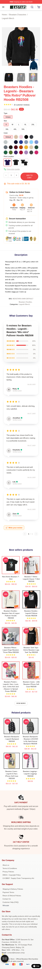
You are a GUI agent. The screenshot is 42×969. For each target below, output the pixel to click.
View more (21, 703)
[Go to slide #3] (33, 77)
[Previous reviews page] (25, 534)
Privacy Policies (8, 872)
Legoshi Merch (8, 18)
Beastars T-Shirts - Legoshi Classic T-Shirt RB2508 (31, 579)
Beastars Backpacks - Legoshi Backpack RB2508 (11, 739)
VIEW (11, 572)
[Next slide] (36, 46)
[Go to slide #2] (21, 77)
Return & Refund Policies (12, 896)
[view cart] (38, 7)
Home (4, 15)
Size (5, 121)
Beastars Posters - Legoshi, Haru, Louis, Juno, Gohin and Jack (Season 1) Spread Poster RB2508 (11, 686)
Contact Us (7, 899)
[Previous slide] (5, 46)
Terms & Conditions (10, 868)
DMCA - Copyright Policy (12, 875)
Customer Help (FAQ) (11, 902)
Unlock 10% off (4, 958)
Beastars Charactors (17, 15)
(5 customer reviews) (22, 105)
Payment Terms (8, 892)
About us (6, 865)
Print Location (9, 156)
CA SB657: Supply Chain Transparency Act (18, 878)
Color (6, 133)
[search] (32, 7)
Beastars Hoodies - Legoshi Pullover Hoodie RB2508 (31, 613)
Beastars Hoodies (25, 302)
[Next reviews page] (36, 534)
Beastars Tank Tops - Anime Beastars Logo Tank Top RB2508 (31, 650)
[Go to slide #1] (8, 77)
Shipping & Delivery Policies (13, 889)
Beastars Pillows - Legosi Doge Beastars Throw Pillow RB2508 (11, 650)
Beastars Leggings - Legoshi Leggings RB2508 (30, 773)
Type (5, 113)
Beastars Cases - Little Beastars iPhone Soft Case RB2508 (31, 684)
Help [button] (37, 966)
